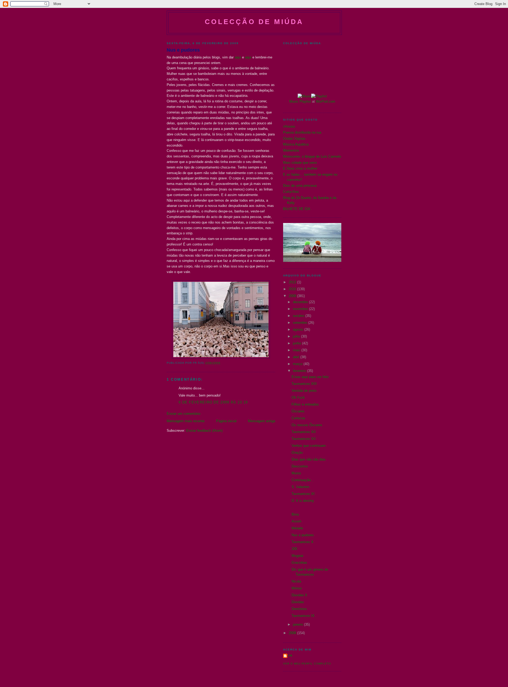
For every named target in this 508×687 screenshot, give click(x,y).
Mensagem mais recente (186, 421)
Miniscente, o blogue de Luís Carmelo (312, 156)
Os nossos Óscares (307, 425)
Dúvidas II (299, 595)
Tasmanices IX (303, 616)
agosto (298, 329)
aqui (238, 57)
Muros (296, 473)
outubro (299, 316)
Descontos (300, 466)
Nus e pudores (183, 50)
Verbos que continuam (309, 446)
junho (297, 343)
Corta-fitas (291, 192)
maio (297, 350)
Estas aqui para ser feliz (310, 377)
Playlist (305, 101)
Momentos (291, 150)
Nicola (296, 581)
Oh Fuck (298, 397)
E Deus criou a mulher (300, 168)
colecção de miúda (254, 22)
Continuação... (303, 480)
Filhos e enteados (305, 404)
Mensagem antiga (261, 421)
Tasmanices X (303, 542)
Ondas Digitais (294, 138)
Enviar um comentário (183, 414)
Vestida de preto (304, 391)
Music (293, 101)
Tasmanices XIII (304, 384)
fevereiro (300, 371)
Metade (297, 528)
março (298, 364)
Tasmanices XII (304, 432)
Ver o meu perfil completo (307, 663)
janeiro (298, 624)
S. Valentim (300, 487)
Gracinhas (299, 563)
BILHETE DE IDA (296, 209)
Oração (297, 452)
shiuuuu (289, 126)
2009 (293, 296)
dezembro (301, 302)
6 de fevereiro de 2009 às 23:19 (213, 402)
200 (294, 549)
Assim (296, 521)
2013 (293, 282)
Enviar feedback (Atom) (204, 431)
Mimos (297, 588)
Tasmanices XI (303, 494)
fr (290, 655)
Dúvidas (298, 602)
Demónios (299, 609)
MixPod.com (325, 101)
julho (297, 336)
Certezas (298, 418)
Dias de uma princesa (299, 186)
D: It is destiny (303, 501)
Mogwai (297, 556)
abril (296, 357)
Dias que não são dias (309, 459)
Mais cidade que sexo (300, 163)
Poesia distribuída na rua (302, 132)
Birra (295, 514)
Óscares (298, 411)
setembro (300, 323)
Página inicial (226, 421)
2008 (293, 633)
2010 (293, 289)
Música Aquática (296, 144)
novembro (301, 309)
